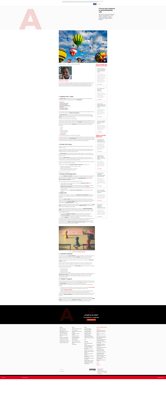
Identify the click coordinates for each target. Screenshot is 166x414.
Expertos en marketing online (63, 333)
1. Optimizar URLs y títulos (63, 103)
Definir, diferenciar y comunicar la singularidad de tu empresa (64, 332)
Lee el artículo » (99, 84)
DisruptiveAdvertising (68, 289)
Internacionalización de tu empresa (64, 341)
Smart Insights (91, 287)
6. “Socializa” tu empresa (63, 109)
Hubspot (87, 186)
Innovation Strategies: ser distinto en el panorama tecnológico (88, 346)
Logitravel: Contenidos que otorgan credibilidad (89, 352)
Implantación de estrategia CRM (64, 337)
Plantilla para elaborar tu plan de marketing (101, 360)
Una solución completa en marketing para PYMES (87, 331)
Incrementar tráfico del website (64, 338)
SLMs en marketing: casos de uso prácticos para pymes (101, 191)
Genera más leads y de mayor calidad (63, 335)
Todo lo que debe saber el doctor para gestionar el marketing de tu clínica (101, 331)
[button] (3, 377)
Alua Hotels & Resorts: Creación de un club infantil (89, 358)
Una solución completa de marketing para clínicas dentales (88, 336)
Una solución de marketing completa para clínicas (87, 334)
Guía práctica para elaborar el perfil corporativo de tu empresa (101, 340)
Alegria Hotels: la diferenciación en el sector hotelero (88, 356)
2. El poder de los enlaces (63, 104)
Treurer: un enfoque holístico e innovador (88, 344)
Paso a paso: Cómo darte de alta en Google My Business (101, 358)
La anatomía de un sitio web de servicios (101, 334)
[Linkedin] (78, 89)
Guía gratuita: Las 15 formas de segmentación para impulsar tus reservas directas (101, 345)
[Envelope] (78, 94)
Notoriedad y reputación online (64, 342)
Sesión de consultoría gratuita (102, 327)
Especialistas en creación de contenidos (75, 334)
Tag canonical (63, 134)
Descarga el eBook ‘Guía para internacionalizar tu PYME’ (100, 353)
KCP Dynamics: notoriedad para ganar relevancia (88, 348)
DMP (71, 184)
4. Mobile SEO (61, 106)
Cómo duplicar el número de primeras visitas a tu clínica (100, 350)
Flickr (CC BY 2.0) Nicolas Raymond (78, 251)
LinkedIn (80, 282)
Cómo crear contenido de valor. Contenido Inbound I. (101, 122)
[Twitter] (78, 91)
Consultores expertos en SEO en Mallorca (76, 342)
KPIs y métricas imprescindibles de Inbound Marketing (101, 338)
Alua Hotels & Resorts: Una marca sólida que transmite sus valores (88, 361)
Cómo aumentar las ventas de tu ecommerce (100, 89)
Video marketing (74, 344)
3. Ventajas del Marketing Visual (64, 105)
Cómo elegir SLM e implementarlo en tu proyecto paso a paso (101, 140)
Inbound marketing (74, 339)
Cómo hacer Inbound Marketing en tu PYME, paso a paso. (101, 348)
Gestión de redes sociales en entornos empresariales (75, 338)
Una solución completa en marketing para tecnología (87, 329)
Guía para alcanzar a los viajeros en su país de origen (101, 342)
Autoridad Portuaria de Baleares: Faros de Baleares (88, 363)
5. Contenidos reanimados (63, 108)
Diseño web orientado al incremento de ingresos (77, 332)
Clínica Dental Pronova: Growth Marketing (88, 354)
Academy (98, 329)
